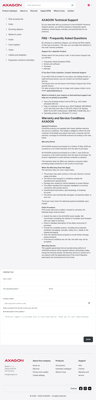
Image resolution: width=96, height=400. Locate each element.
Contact (71, 11)
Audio (11, 39)
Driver (51, 289)
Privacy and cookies (40, 372)
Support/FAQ (46, 11)
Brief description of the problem (14, 311)
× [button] (89, 303)
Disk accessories (15, 19)
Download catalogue (63, 369)
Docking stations (15, 29)
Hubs (10, 24)
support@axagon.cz (54, 90)
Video (11, 50)
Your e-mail (7, 279)
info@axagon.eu (11, 374)
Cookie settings (39, 375)
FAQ (80, 365)
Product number (8, 299)
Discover (34, 11)
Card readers (14, 44)
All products (60, 365)
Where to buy (59, 11)
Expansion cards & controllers (21, 60)
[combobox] (45, 303)
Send (88, 339)
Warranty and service (83, 373)
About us (24, 11)
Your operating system (11, 289)
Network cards (14, 34)
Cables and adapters (17, 55)
